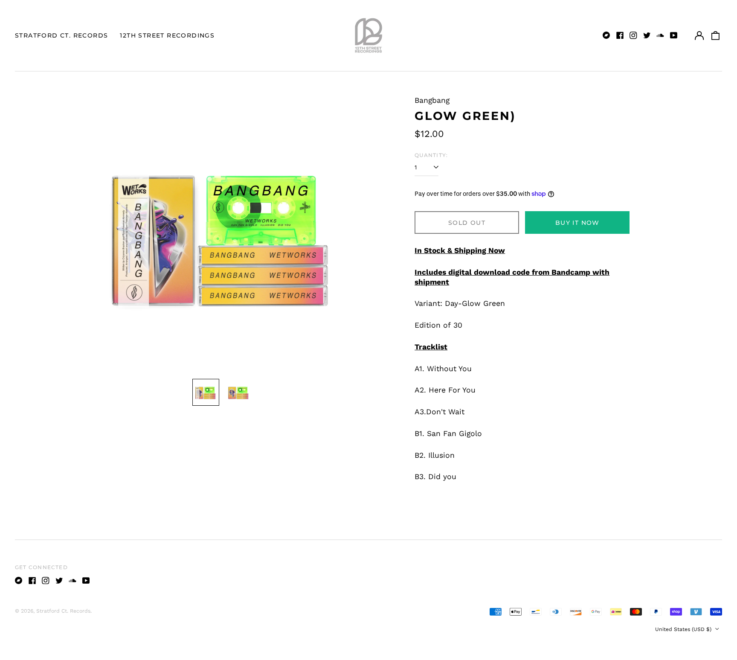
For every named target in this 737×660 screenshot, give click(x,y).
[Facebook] (620, 35)
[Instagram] (633, 35)
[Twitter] (647, 35)
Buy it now (577, 223)
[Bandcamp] (606, 35)
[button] (715, 35)
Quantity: (431, 155)
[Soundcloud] (660, 35)
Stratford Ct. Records (61, 35)
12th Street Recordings (167, 35)
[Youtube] (674, 35)
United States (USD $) (684, 629)
